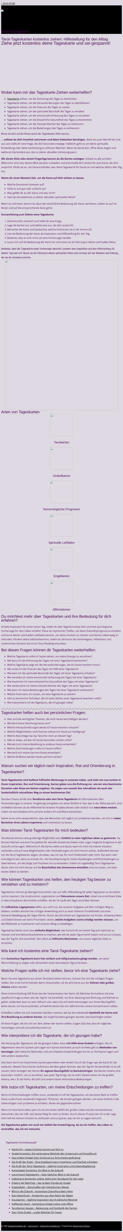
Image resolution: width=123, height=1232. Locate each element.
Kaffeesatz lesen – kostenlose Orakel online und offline (42, 1204)
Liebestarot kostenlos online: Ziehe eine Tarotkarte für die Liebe (47, 1178)
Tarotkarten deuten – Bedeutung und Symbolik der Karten (44, 1208)
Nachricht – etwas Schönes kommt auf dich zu (37, 1149)
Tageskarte (13, 98)
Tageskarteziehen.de (17, 1226)
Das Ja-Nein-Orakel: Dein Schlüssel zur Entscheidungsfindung (46, 1157)
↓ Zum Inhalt (8, 3)
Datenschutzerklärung (50, 1226)
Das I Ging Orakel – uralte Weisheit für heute (37, 1212)
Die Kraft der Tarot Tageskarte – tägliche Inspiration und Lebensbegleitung (53, 1166)
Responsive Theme (81, 1226)
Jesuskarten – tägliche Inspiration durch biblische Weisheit (44, 1199)
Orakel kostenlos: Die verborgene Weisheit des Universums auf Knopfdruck (54, 1153)
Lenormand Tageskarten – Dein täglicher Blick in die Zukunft (45, 1174)
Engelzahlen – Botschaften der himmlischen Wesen (40, 1187)
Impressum (33, 1226)
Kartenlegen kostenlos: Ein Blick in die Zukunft (37, 1170)
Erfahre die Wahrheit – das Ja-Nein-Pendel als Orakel (41, 1183)
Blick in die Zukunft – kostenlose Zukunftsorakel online (42, 1191)
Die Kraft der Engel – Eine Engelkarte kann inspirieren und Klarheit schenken (55, 1162)
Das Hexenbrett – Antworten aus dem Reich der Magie (42, 1195)
